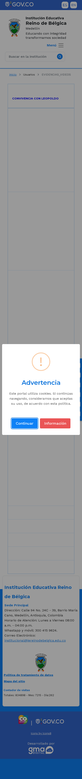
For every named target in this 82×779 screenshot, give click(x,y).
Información (55, 423)
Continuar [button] (24, 423)
